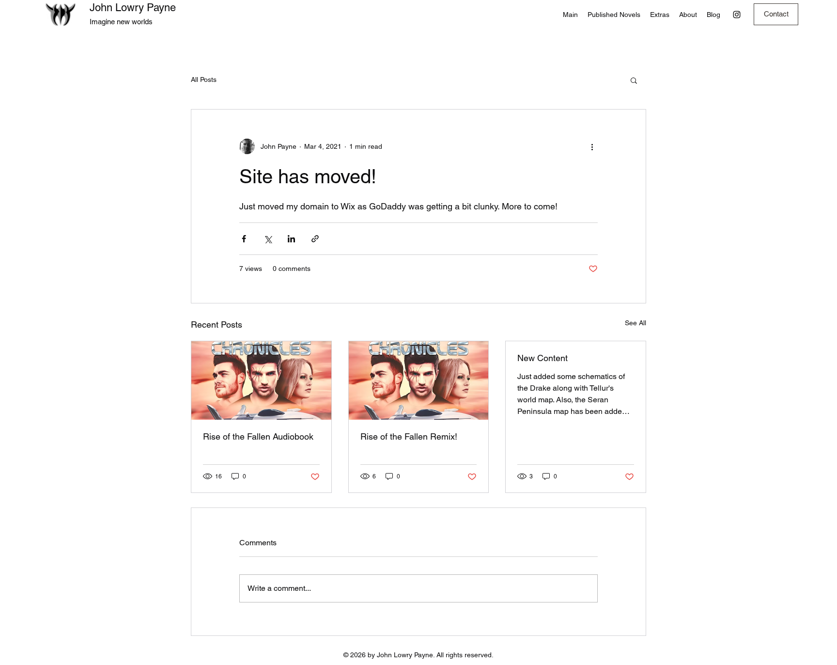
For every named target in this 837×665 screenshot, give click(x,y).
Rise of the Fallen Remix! (408, 436)
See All (635, 323)
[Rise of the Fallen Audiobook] (261, 380)
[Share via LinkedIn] (291, 238)
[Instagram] (737, 14)
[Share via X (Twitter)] (267, 238)
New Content (542, 358)
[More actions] (592, 146)
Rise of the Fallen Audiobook (258, 436)
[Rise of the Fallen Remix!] (419, 380)
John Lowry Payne (133, 7)
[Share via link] (315, 238)
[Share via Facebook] (243, 238)
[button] (633, 80)
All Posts (204, 79)
